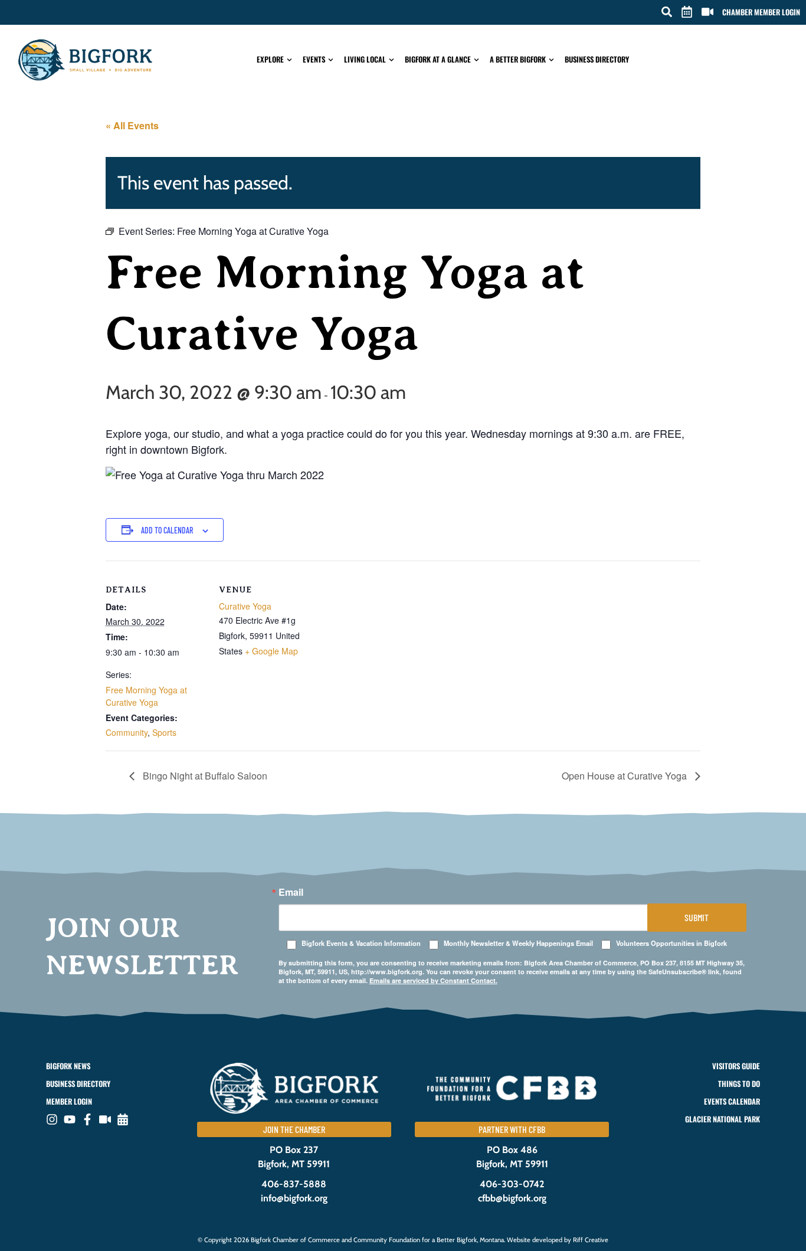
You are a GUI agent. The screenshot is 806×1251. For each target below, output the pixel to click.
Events (314, 59)
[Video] (105, 1119)
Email (291, 892)
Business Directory (597, 59)
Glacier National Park (722, 1119)
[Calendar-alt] (123, 1119)
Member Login (69, 1101)
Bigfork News (68, 1066)
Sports (164, 732)
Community (127, 732)
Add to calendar (167, 530)
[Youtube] (70, 1119)
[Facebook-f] (87, 1119)
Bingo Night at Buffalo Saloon (203, 775)
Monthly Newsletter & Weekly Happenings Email (518, 943)
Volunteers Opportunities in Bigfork (671, 943)
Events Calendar (731, 1101)
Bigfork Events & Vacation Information (361, 943)
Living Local (365, 59)
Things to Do (738, 1083)
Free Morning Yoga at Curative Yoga (146, 696)
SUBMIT (696, 917)
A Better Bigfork (518, 59)
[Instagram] (52, 1119)
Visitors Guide (735, 1066)
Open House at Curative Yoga (625, 775)
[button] (666, 11)
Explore (270, 59)
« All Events (132, 125)
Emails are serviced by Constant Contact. (433, 980)
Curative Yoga (245, 606)
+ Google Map (271, 651)
